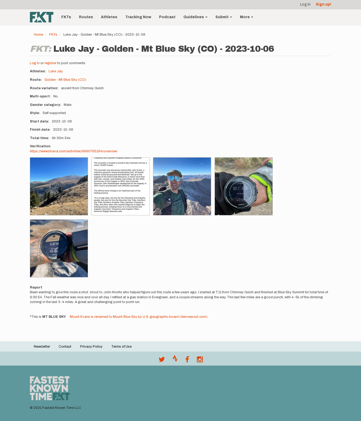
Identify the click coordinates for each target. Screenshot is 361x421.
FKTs (66, 17)
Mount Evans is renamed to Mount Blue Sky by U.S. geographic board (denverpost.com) (138, 317)
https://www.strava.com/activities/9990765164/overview (73, 151)
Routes (86, 17)
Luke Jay (56, 71)
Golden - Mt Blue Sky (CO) (65, 80)
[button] (59, 186)
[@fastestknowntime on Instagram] (200, 361)
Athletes (109, 17)
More (245, 17)
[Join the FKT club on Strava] (175, 361)
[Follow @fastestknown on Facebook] (187, 361)
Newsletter (42, 346)
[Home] (43, 17)
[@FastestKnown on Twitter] (162, 361)
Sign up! (323, 4)
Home (38, 34)
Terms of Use (121, 346)
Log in (305, 4)
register (50, 63)
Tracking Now (138, 17)
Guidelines (194, 17)
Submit (222, 17)
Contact (65, 346)
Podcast (167, 17)
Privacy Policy (91, 346)
